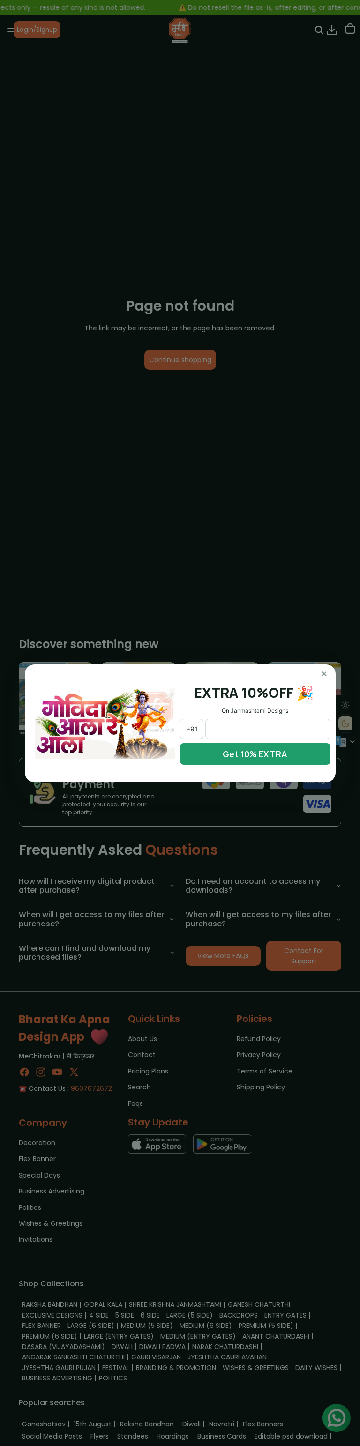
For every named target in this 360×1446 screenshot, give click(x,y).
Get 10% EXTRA (255, 754)
